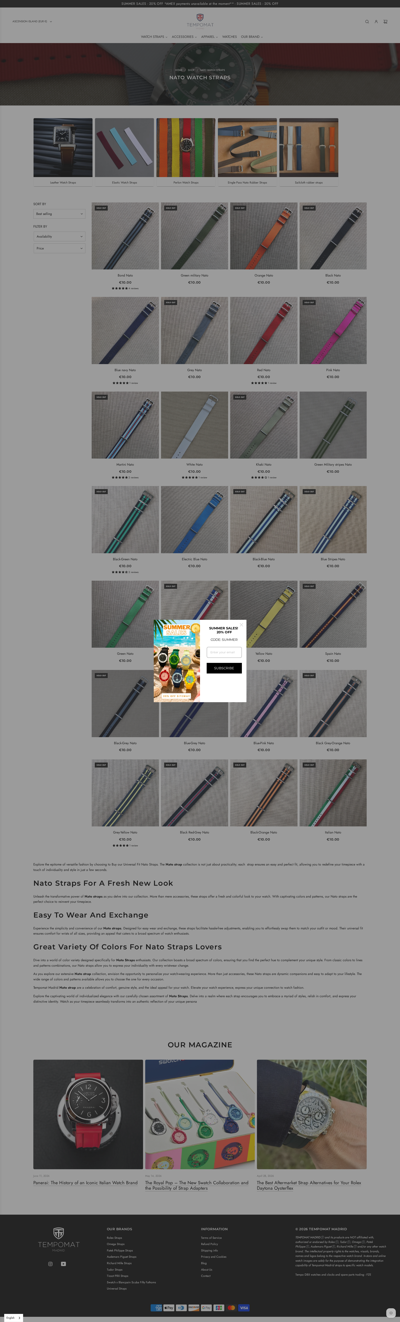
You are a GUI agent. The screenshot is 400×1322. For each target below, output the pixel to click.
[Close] (241, 625)
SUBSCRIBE (224, 668)
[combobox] (13, 1318)
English (10, 1318)
